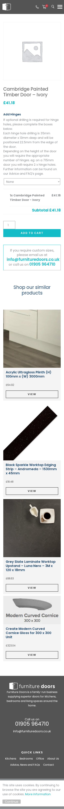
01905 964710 (37, 7)
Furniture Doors (6, 7)
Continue (11, 802)
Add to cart (32, 233)
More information (38, 794)
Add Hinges (12, 114)
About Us (53, 759)
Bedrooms (26, 759)
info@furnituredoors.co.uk (33, 259)
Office (40, 759)
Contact (48, 765)
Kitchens (10, 759)
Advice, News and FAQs (25, 765)
